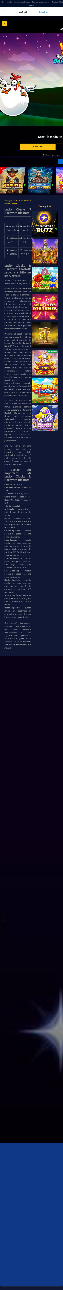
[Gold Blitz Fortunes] (45, 307)
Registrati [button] (43, 12)
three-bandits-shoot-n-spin (12, 169)
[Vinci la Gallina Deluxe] (45, 390)
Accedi (23, 12)
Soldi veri (38, 146)
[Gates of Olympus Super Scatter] (45, 362)
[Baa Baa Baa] (45, 279)
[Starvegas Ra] (45, 252)
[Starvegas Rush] (45, 418)
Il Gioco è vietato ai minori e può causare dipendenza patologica (25, 2)
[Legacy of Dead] (45, 335)
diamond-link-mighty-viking (40, 169)
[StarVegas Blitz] (45, 224)
